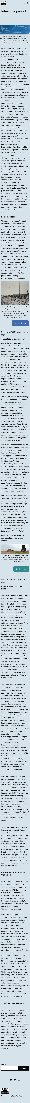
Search (3, 1065)
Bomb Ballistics (20, 323)
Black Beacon (21, 569)
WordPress (18, 1096)
